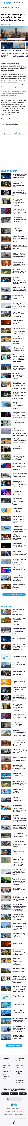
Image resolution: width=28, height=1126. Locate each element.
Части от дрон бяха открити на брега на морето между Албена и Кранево (19, 844)
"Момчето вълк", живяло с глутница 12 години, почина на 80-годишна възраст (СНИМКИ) (19, 367)
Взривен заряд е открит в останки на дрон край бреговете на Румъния (19, 289)
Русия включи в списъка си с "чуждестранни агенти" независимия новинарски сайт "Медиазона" (19, 466)
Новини (15, 3)
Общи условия (19, 1111)
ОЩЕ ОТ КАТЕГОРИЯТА (14, 594)
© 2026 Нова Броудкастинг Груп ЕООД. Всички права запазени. (14, 1118)
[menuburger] (2, 3)
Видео (4, 1067)
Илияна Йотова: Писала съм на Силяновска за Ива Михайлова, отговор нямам (19, 1029)
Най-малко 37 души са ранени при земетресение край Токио (18, 184)
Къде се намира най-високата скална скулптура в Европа (18, 348)
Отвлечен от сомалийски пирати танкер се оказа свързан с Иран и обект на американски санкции (19, 432)
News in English (19, 1082)
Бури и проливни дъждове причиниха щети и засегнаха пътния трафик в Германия (18, 405)
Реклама (8, 1108)
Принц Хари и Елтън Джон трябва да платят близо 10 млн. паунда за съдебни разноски (19, 484)
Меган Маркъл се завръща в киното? (18, 421)
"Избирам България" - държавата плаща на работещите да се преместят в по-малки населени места (19, 808)
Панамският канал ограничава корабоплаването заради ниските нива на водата (19, 501)
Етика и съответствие (8, 1114)
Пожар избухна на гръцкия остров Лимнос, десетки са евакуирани (19, 440)
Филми (4, 1080)
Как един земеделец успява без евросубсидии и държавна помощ (18, 612)
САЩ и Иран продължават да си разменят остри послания (18, 376)
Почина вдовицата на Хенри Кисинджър (18, 447)
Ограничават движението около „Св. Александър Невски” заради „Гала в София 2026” (19, 734)
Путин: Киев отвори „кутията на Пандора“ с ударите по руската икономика (19, 239)
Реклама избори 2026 (16, 1108)
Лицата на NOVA (20, 1063)
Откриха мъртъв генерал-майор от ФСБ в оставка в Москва (19, 569)
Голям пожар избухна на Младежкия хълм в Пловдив (19, 689)
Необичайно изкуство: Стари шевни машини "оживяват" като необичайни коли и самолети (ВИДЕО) (19, 648)
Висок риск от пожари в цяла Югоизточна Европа (19, 322)
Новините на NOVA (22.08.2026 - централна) (17, 791)
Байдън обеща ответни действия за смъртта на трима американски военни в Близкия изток (13, 93)
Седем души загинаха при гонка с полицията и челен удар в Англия (19, 271)
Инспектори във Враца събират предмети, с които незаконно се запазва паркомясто (19, 631)
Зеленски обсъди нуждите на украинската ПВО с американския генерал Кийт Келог (19, 202)
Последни (5, 1060)
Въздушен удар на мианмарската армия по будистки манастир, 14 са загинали (19, 314)
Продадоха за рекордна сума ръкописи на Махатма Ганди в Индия (19, 475)
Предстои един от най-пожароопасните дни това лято (19, 681)
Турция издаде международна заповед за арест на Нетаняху (19, 553)
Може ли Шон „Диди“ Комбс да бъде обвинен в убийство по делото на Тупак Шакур (19, 211)
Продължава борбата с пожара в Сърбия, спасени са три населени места (19, 562)
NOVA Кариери (20, 1080)
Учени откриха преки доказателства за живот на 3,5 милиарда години (19, 193)
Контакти (13, 1111)
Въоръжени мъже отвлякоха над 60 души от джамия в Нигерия (19, 230)
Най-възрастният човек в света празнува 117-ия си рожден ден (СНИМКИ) (19, 537)
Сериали (4, 1078)
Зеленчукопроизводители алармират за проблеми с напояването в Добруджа (19, 621)
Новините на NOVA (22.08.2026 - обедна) (18, 1011)
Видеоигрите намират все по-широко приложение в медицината (19, 492)
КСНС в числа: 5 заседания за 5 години (18, 888)
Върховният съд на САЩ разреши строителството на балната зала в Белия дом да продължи (19, 395)
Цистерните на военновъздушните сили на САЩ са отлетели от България (19, 1037)
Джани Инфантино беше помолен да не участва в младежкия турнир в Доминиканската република (19, 881)
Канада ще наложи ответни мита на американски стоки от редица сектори (19, 263)
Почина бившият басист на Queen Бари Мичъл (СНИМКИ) (19, 545)
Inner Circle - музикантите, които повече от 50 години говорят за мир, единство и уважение (18, 385)
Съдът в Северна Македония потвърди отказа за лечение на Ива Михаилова (18, 578)
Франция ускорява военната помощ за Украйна (18, 297)
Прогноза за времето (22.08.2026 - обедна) (18, 995)
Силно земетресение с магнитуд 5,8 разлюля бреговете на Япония (19, 254)
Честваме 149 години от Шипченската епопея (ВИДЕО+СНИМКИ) (19, 1020)
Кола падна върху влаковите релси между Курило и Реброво (19, 835)
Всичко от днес (6, 1063)
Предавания (5, 1076)
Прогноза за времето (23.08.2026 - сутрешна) (19, 655)
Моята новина (6, 1065)
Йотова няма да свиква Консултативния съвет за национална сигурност (19, 936)
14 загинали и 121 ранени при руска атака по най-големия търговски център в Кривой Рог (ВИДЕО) (19, 519)
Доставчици (7, 1111)
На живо (21, 3)
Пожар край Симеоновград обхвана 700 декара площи (19, 799)
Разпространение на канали (9, 1109)
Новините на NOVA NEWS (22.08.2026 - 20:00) (19, 774)
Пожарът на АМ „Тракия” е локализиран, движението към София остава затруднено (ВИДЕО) (19, 926)
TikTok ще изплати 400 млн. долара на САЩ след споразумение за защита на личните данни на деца (19, 358)
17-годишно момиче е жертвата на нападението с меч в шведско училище (18, 331)
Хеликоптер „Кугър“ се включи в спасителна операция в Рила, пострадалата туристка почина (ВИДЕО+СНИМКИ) (19, 861)
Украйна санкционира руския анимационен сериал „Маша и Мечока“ (18, 587)
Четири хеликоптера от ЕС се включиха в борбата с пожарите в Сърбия (19, 306)
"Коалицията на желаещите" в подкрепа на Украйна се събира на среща (19, 529)
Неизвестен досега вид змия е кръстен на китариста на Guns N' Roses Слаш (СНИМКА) (19, 415)
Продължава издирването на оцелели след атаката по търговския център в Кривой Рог (19, 280)
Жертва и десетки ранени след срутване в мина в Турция (19, 246)
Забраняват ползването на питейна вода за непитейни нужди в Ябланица (19, 898)
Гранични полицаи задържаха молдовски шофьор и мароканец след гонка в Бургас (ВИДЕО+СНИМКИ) (19, 908)
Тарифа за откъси (19, 1109)
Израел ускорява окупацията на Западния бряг (17, 510)
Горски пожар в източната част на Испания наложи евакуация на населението (18, 340)
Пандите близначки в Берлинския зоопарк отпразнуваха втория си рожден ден (19, 457)
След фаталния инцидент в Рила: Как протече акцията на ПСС (18, 665)
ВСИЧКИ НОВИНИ (14, 1045)
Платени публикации (19, 1114)
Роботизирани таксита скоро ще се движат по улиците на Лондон (19, 175)
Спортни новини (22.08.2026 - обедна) (18, 1003)
